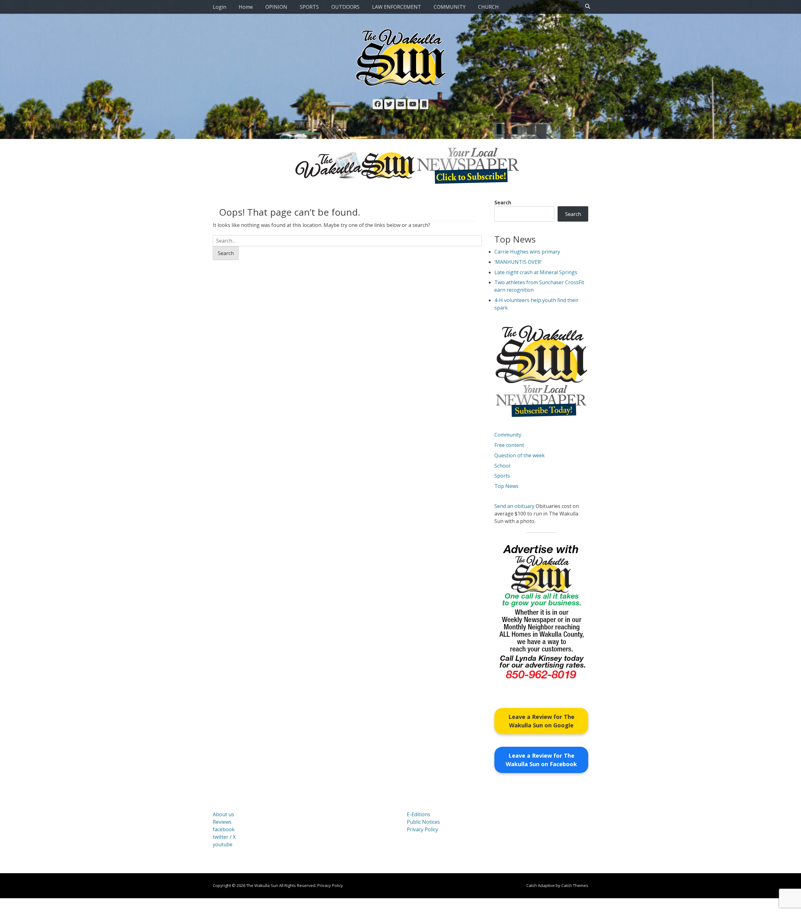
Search (502, 202)
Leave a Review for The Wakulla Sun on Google (541, 721)
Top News (506, 486)
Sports (502, 475)
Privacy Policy (422, 829)
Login (219, 6)
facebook (224, 829)
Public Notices (423, 821)
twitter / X (224, 836)
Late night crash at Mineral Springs (535, 272)
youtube (222, 844)
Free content (509, 445)
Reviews (222, 821)
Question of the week (519, 455)
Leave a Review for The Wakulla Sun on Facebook (541, 760)
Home (246, 6)
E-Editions (418, 814)
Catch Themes (574, 885)
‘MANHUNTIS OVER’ (518, 262)
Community (507, 434)
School (502, 465)
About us (223, 814)
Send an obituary (514, 506)
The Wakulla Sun (262, 885)
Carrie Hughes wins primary (527, 251)
